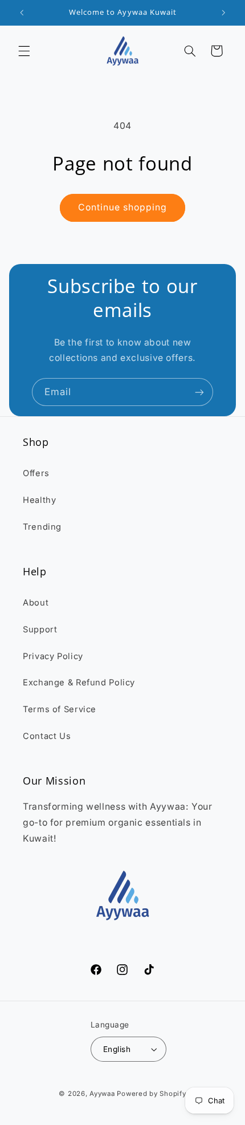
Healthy (39, 500)
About (35, 603)
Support (40, 629)
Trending (42, 527)
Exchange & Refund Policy (79, 682)
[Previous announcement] (21, 12)
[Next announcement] (223, 12)
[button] (24, 51)
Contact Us (47, 736)
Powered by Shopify (151, 1094)
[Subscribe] (199, 392)
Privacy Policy (53, 656)
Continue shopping (123, 207)
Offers (36, 473)
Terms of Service (59, 709)
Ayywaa (102, 1094)
